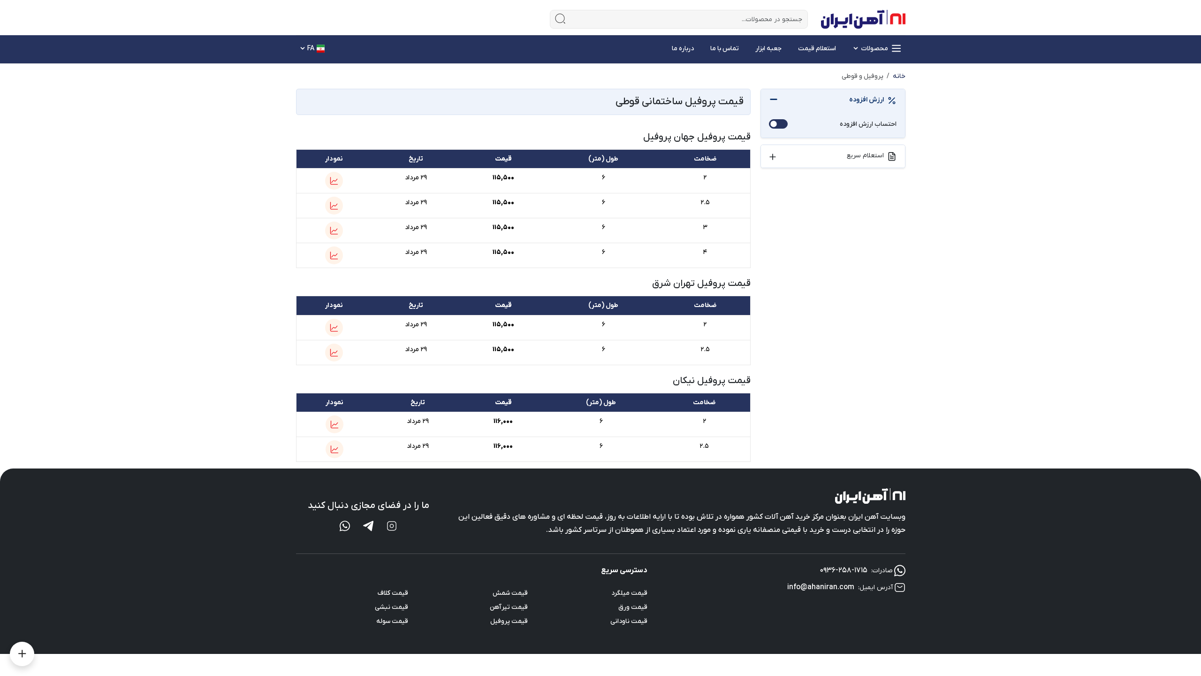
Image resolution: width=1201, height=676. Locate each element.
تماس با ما (724, 48)
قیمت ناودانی (628, 621)
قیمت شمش (510, 593)
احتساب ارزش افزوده (868, 124)
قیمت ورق (632, 607)
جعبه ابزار (768, 48)
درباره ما (683, 48)
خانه (899, 76)
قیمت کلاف (393, 593)
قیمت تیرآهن (509, 607)
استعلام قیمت (817, 48)
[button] (334, 181)
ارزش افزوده (866, 99)
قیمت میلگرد (629, 593)
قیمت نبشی (391, 607)
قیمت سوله (392, 621)
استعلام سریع (865, 155)
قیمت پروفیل (509, 621)
